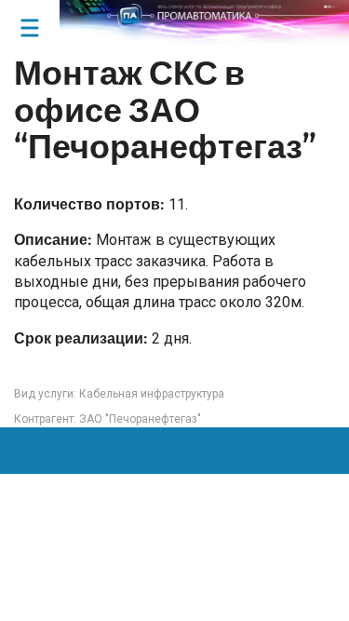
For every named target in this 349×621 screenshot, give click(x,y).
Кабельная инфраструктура (151, 393)
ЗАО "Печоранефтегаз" (140, 418)
